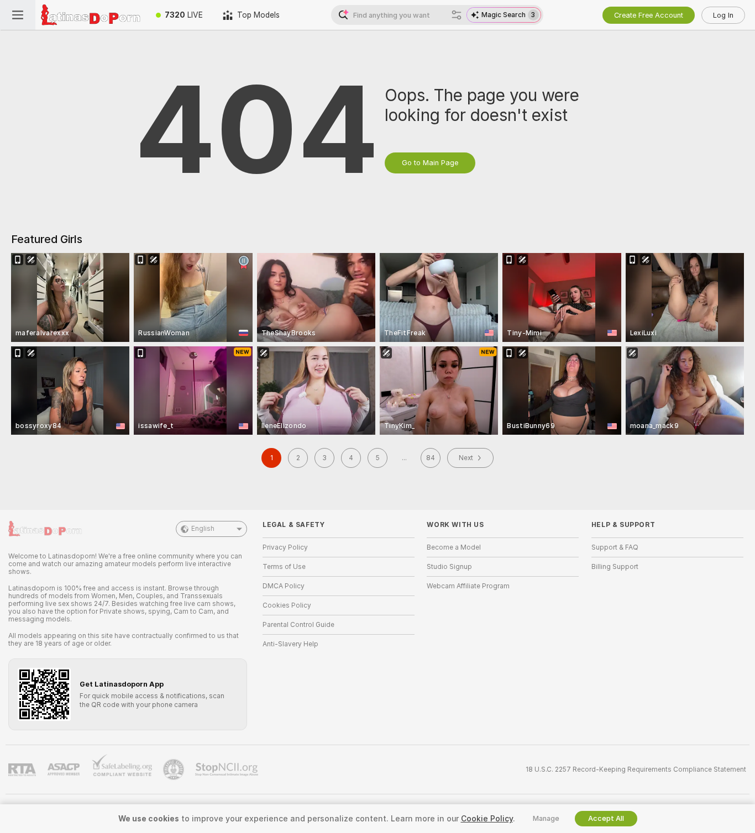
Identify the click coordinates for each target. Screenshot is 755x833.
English (202, 529)
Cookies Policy (287, 605)
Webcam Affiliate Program (468, 586)
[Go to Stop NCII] (227, 769)
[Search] (456, 15)
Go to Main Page (430, 163)
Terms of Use (284, 567)
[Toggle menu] (17, 15)
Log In (723, 15)
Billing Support (614, 567)
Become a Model (454, 547)
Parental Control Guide (298, 625)
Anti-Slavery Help (290, 644)
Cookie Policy (487, 818)
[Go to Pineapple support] (174, 769)
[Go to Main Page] (90, 15)
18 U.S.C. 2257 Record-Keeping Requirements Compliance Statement (636, 769)
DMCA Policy (284, 586)
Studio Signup (449, 567)
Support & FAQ (614, 547)
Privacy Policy (285, 547)
